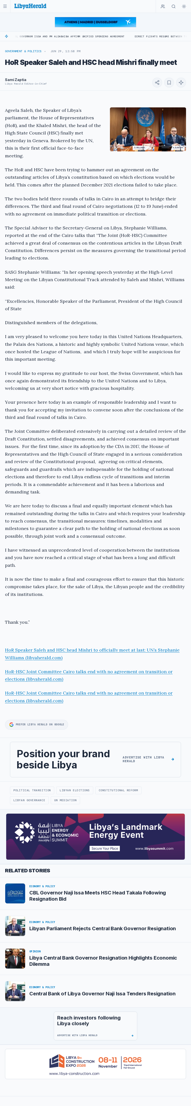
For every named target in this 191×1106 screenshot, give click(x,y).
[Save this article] (169, 83)
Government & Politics (23, 51)
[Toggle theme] (184, 6)
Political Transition (32, 790)
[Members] (163, 6)
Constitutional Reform (118, 790)
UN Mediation (65, 800)
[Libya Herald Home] (30, 6)
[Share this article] (157, 83)
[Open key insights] (181, 83)
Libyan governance (29, 800)
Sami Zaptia (15, 80)
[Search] (174, 6)
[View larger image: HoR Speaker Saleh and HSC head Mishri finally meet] (148, 129)
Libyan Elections (75, 790)
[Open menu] (5, 6)
